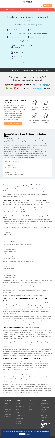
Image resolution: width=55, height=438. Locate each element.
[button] (4, 6)
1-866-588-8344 (21, 143)
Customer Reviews (20, 415)
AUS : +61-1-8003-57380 (41, 70)
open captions (24, 372)
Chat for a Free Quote (13, 123)
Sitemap (30, 409)
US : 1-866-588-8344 (12, 70)
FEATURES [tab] (14, 161)
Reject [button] (28, 434)
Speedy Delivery (19, 52)
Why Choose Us (20, 406)
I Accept (22, 434)
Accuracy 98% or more (20, 57)
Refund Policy (19, 418)
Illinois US (14, 290)
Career (17, 412)
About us (18, 403)
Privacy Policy (45, 431)
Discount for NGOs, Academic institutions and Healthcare (27, 46)
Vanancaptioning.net (31, 436)
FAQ (30, 406)
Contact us (31, 403)
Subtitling (6, 406)
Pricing (17, 409)
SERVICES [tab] (7, 161)
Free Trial (47, 6)
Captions (6, 403)
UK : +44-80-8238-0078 (26, 70)
